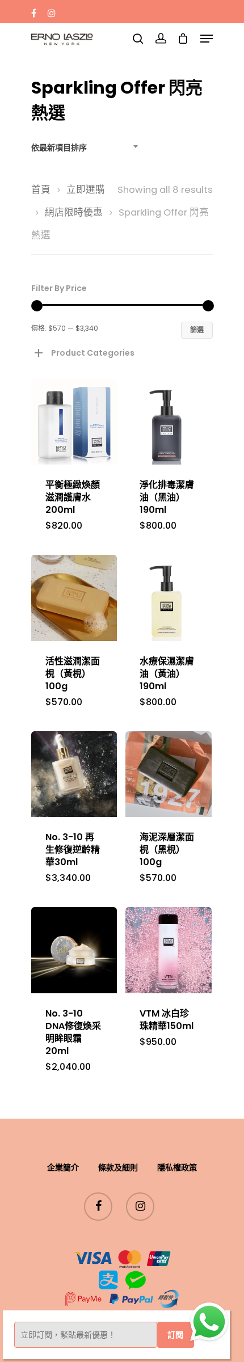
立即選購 (85, 189)
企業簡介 (63, 1167)
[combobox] (88, 147)
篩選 (197, 330)
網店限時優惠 (74, 212)
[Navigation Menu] (206, 38)
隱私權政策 (177, 1167)
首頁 (41, 189)
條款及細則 (118, 1167)
